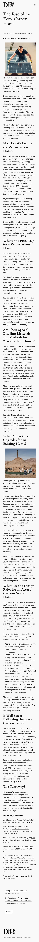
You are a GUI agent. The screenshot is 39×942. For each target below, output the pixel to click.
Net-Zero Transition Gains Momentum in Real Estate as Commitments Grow (17, 831)
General (29, 33)
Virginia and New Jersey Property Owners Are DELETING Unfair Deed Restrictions (18, 900)
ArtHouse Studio (18, 876)
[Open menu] (34, 5)
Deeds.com (21, 33)
